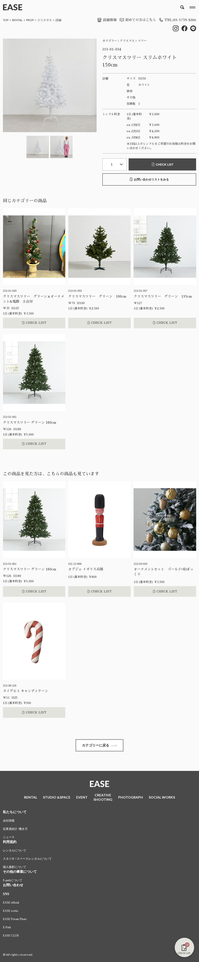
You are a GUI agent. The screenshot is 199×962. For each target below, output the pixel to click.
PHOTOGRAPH (130, 797)
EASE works (10, 911)
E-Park (7, 927)
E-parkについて (12, 880)
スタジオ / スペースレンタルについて (27, 858)
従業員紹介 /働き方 (15, 829)
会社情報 (9, 820)
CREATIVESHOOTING (102, 797)
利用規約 (10, 842)
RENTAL (17, 20)
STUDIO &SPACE (56, 797)
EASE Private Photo (14, 919)
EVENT (82, 797)
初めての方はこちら (140, 20)
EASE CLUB (11, 935)
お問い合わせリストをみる (151, 179)
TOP (5, 20)
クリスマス (44, 20)
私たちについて (15, 812)
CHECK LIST (164, 164)
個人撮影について (14, 867)
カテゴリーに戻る (95, 745)
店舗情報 (109, 20)
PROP (30, 20)
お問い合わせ (13, 885)
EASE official (11, 902)
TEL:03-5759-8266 (180, 20)
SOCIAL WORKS (162, 797)
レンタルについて (14, 850)
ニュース (9, 837)
